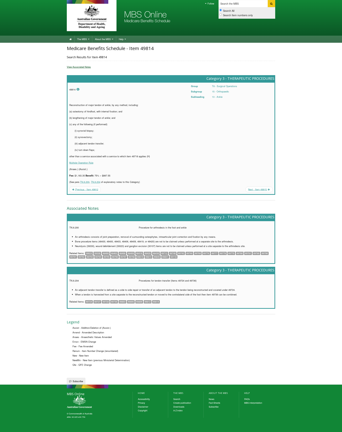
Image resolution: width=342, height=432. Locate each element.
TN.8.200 (84, 182)
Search (176, 398)
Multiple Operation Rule (81, 162)
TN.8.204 (95, 182)
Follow (210, 3)
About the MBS (103, 39)
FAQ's (247, 398)
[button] (334, 426)
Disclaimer (143, 406)
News (211, 398)
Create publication (182, 402)
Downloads (178, 406)
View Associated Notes (79, 67)
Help (121, 39)
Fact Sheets (214, 402)
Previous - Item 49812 (86, 189)
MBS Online (89, 402)
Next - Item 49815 (257, 189)
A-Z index (178, 410)
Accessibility (144, 398)
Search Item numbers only (238, 15)
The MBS (82, 39)
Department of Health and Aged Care (91, 16)
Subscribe (78, 381)
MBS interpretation (253, 402)
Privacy (141, 402)
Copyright (142, 410)
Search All (228, 10)
